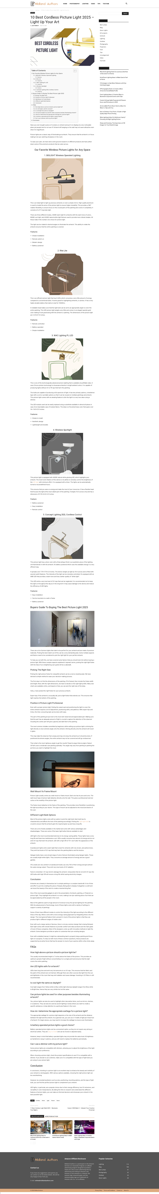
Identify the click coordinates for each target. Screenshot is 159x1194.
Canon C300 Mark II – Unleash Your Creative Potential (81, 1109)
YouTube (106, 4)
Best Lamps (103, 25)
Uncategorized (104, 55)
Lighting (85, 4)
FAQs (34, 105)
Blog (101, 27)
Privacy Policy (98, 1190)
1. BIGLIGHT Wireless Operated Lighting (45, 75)
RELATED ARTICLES (37, 1116)
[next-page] (34, 1143)
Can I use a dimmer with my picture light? (46, 118)
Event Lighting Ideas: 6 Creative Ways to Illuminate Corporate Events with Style (84, 1137)
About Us (126, 1190)
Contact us (119, 1190)
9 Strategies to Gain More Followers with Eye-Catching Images (113, 84)
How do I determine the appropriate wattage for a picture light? (52, 114)
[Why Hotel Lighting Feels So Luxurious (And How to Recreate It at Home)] (40, 1127)
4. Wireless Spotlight (40, 86)
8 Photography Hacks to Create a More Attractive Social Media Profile (111, 90)
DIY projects (103, 33)
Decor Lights (104, 30)
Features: (39, 77)
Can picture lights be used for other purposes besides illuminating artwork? (56, 112)
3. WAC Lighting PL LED (41, 82)
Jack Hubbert (35, 25)
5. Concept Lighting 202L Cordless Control (46, 89)
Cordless (38, 1100)
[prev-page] (31, 1143)
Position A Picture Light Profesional (44, 97)
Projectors (103, 47)
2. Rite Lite (38, 79)
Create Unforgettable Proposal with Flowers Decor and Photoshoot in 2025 (113, 101)
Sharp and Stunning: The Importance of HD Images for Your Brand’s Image (112, 124)
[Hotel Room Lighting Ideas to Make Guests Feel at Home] (62, 1127)
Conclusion (38, 103)
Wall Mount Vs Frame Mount (43, 99)
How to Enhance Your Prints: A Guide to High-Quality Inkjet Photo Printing (113, 112)
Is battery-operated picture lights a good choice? (49, 116)
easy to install (52, 1032)
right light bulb (84, 821)
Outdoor (102, 41)
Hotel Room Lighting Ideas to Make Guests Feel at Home (114, 78)
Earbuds (102, 36)
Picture (53, 1100)
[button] (126, 4)
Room (58, 1100)
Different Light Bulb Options (43, 101)
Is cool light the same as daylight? (45, 110)
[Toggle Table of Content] (74, 70)
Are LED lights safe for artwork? (44, 109)
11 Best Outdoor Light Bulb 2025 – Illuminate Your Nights (44, 1109)
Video (93, 4)
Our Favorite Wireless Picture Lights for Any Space (47, 73)
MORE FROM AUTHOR (51, 1116)
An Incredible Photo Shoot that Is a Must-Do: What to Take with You (113, 107)
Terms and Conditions (109, 1190)
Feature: (39, 88)
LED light (36, 482)
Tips (99, 4)
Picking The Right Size (41, 95)
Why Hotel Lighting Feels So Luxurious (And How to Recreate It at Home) (40, 1137)
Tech (101, 49)
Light (48, 1100)
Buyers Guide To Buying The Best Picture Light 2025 (48, 93)
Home (65, 4)
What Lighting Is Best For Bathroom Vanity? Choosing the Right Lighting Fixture (113, 118)
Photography (75, 4)
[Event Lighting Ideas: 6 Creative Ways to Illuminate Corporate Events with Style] (84, 1127)
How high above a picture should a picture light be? (49, 107)
